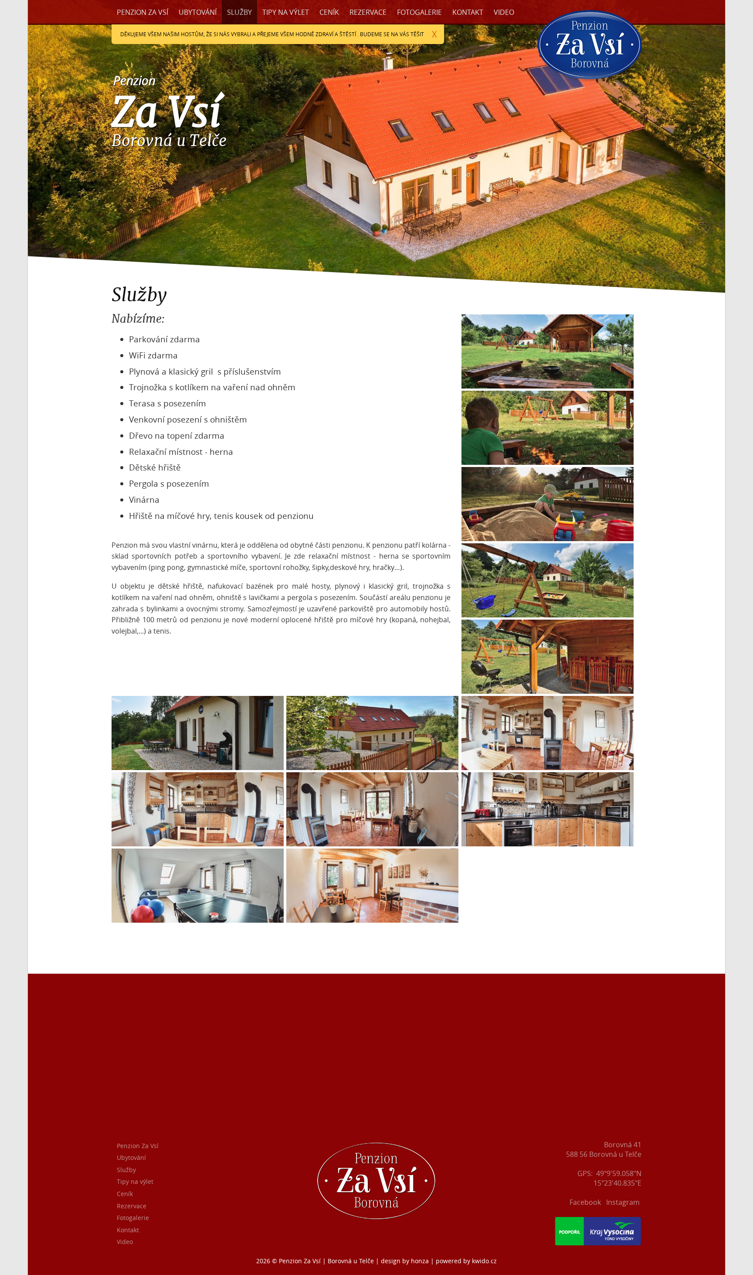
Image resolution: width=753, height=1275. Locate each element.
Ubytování (198, 12)
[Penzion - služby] (548, 386)
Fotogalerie (419, 12)
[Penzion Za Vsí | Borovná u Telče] (589, 87)
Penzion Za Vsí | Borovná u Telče (326, 1261)
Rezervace (368, 12)
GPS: (585, 1173)
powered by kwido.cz (466, 1261)
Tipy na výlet (285, 12)
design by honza (405, 1261)
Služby (239, 12)
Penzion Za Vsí (142, 12)
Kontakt (467, 12)
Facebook (585, 1202)
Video (504, 12)
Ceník (329, 12)
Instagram (623, 1202)
